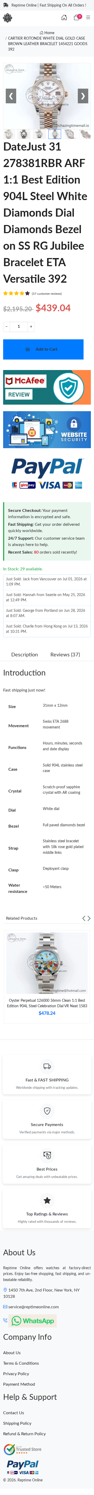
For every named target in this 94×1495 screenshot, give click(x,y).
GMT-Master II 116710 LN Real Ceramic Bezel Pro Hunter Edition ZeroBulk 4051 (47, 1475)
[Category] (88, 17)
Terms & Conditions (21, 1363)
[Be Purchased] (12, 1475)
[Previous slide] (84, 918)
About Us (12, 1353)
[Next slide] (89, 918)
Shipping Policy (17, 1423)
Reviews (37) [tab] (65, 654)
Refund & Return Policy (24, 1434)
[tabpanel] (47, 979)
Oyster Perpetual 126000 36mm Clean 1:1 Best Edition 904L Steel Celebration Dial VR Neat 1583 (47, 1003)
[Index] (64, 18)
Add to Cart (46, 349)
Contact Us (13, 1413)
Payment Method (19, 1384)
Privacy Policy (16, 1374)
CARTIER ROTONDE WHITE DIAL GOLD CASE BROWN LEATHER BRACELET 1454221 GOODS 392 (47, 44)
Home (48, 33)
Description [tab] (24, 654)
